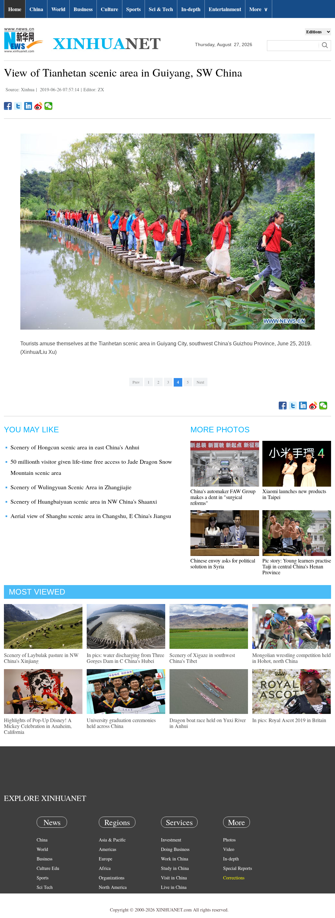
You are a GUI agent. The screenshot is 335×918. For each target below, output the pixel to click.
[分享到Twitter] (18, 106)
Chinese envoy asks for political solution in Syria (222, 563)
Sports (133, 9)
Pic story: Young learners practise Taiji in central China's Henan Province (296, 566)
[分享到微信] (48, 106)
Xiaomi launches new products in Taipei (294, 494)
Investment (171, 840)
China (36, 9)
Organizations (111, 878)
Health (43, 896)
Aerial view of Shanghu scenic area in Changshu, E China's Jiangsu (90, 516)
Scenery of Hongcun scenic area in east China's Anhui (74, 447)
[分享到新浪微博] (38, 106)
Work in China (174, 859)
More (258, 9)
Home (14, 9)
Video (228, 849)
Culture (109, 9)
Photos (229, 840)
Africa (105, 868)
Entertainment (225, 9)
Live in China (173, 887)
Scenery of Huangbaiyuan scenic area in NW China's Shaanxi (83, 501)
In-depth (191, 9)
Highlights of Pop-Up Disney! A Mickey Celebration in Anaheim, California (38, 726)
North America (113, 887)
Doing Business (175, 849)
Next (200, 382)
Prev (136, 382)
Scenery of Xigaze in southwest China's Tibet (202, 657)
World (58, 9)
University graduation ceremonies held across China (121, 723)
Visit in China (174, 878)
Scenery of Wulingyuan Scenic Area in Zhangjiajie (71, 487)
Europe (105, 859)
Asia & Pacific (112, 840)
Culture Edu (48, 868)
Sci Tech (45, 887)
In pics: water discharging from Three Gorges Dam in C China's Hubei (125, 657)
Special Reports (237, 868)
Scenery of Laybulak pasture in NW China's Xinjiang (41, 657)
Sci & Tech (161, 9)
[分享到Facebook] (8, 106)
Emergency (171, 896)
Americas (107, 849)
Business (83, 9)
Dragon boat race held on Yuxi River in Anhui (207, 723)
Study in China (175, 868)
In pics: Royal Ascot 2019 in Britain (289, 720)
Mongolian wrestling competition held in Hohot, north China (291, 657)
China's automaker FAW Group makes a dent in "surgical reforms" (223, 497)
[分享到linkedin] (28, 106)
